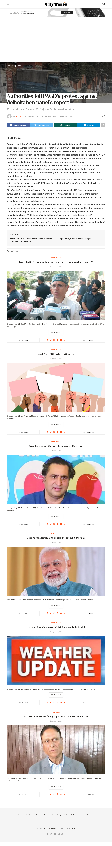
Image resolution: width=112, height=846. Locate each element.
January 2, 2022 (34, 116)
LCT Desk (19, 116)
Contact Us (33, 815)
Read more (56, 332)
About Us (21, 815)
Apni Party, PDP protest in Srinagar (75, 239)
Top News (17, 66)
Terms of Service (86, 815)
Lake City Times (49, 828)
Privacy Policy (70, 815)
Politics (56, 712)
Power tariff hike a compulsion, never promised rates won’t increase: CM (56, 262)
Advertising (56, 815)
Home (9, 66)
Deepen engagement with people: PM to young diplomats (55, 537)
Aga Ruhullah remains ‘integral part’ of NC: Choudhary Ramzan (56, 716)
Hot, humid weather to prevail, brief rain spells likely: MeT (56, 627)
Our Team (45, 815)
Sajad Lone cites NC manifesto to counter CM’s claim (56, 446)
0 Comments (90, 340)
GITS (73, 828)
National (56, 533)
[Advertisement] (56, 42)
